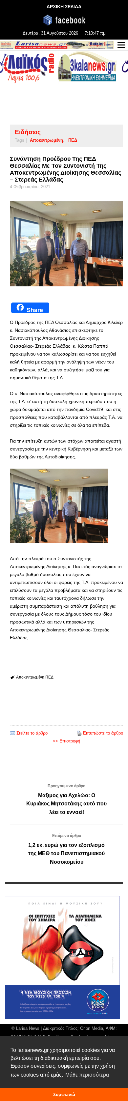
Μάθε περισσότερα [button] (87, 1075)
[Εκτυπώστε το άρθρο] (79, 733)
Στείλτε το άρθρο (32, 733)
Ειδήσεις (28, 132)
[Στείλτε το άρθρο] (12, 733)
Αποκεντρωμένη (46, 140)
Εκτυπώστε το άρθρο (103, 733)
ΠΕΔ (72, 140)
